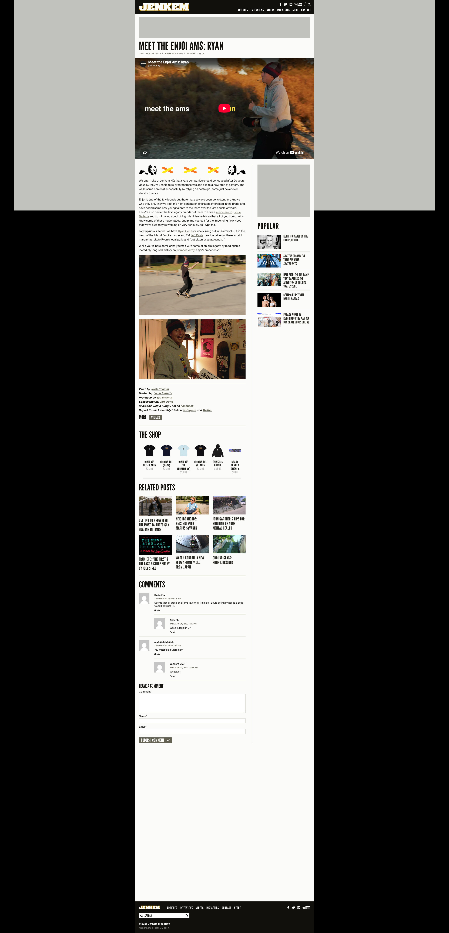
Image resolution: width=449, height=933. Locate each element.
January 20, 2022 (150, 53)
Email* (142, 726)
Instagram (189, 410)
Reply (157, 610)
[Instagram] (291, 4)
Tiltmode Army (185, 250)
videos (155, 417)
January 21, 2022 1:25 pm (183, 624)
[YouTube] (299, 4)
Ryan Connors (187, 231)
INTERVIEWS (257, 10)
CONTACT (306, 10)
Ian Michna (164, 397)
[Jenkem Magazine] (164, 7)
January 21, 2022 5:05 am (167, 598)
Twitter (207, 410)
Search (141, 915)
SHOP (295, 10)
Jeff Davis (197, 235)
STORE (237, 908)
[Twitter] (285, 4)
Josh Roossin (174, 53)
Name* (143, 716)
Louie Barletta (163, 393)
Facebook (187, 405)
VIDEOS (270, 10)
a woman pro (224, 212)
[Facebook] (280, 4)
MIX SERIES (283, 10)
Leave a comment (151, 686)
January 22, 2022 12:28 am (184, 667)
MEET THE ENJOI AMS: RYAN (181, 46)
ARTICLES (243, 10)
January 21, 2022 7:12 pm (167, 645)
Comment (145, 691)
